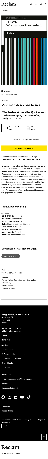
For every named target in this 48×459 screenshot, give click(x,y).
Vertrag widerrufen (11, 426)
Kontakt (4, 335)
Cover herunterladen (10, 94)
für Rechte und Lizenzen (11, 359)
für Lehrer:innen (7, 350)
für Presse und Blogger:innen (13, 354)
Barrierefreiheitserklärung (11, 388)
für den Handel (7, 363)
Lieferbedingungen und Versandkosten (16, 379)
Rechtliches (6, 375)
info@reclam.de (15, 331)
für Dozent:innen (8, 367)
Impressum (5, 406)
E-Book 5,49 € (33, 128)
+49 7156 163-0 (15, 328)
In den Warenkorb (25, 148)
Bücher (5, 11)
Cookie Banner (7, 411)
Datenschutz (6, 384)
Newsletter (5, 340)
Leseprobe (7, 91)
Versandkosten (33, 139)
